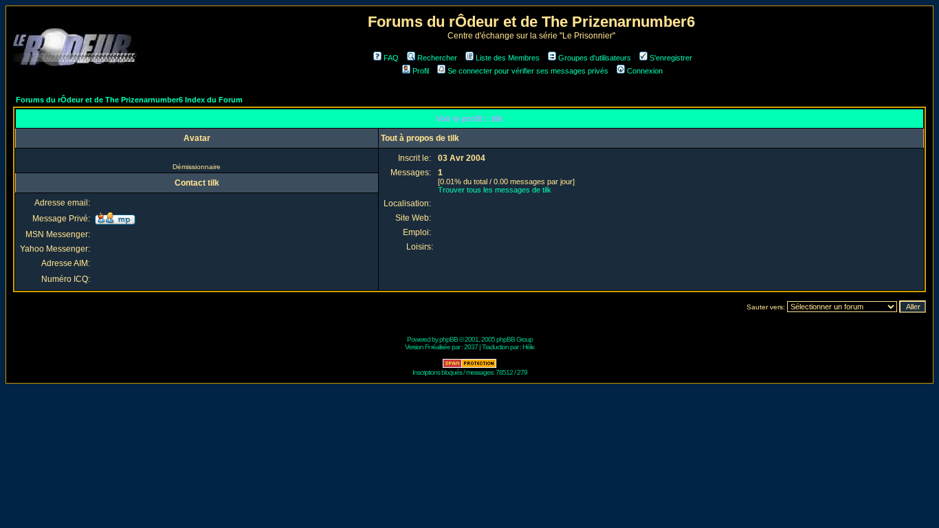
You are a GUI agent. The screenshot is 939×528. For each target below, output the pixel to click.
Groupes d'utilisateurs (594, 58)
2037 (471, 347)
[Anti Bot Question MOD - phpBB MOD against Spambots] (469, 366)
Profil (420, 71)
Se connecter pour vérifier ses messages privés (528, 71)
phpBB (448, 339)
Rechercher (437, 58)
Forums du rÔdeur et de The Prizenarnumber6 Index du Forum (129, 100)
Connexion (645, 71)
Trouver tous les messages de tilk (494, 190)
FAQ (391, 58)
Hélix (528, 347)
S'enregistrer (671, 58)
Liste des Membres (508, 58)
